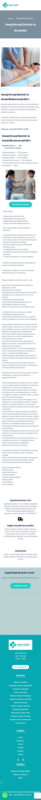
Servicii (20, 559)
